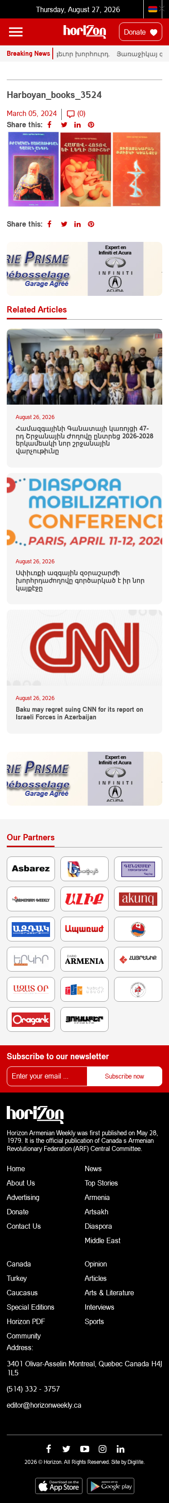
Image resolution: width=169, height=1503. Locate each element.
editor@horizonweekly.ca (44, 1404)
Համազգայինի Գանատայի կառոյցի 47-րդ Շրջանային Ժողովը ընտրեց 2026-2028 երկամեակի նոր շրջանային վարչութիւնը (84, 440)
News (93, 1168)
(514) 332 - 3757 (33, 1388)
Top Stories (101, 1182)
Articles (96, 1278)
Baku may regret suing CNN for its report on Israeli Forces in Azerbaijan (79, 713)
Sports (94, 1321)
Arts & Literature (109, 1292)
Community (24, 1335)
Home (16, 1168)
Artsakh (96, 1211)
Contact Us (24, 1226)
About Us (21, 1182)
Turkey (17, 1278)
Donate (136, 31)
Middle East (102, 1240)
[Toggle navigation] (16, 32)
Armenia (97, 1197)
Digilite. (136, 1461)
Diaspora (98, 1226)
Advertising (23, 1197)
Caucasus (22, 1292)
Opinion (96, 1263)
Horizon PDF (26, 1321)
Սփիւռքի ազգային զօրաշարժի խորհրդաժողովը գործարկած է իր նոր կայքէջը (80, 580)
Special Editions (31, 1306)
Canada (19, 1263)
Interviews (99, 1306)
